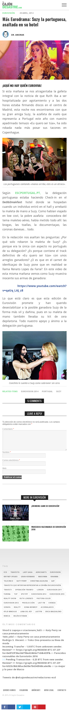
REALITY (17, 607)
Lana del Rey (26, 611)
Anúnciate (36, 690)
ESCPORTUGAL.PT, (28, 193)
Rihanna (54, 576)
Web (4, 468)
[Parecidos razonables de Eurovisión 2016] (15, 540)
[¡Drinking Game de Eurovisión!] (15, 519)
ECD (5, 572)
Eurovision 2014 (29, 391)
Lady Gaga (27, 572)
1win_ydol (8, 636)
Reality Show (10, 598)
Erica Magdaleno (53, 611)
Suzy (58, 391)
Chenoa (52, 603)
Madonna (42, 576)
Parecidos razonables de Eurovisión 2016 (48, 528)
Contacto (61, 690)
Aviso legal (49, 690)
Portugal (47, 391)
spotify (24, 594)
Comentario (8, 429)
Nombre (6, 452)
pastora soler (44, 598)
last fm (41, 603)
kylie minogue (10, 611)
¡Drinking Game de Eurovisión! (45, 506)
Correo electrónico (11, 460)
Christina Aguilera (39, 581)
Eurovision (55, 572)
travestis (14, 572)
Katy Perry (22, 581)
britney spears (10, 576)
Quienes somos (9, 690)
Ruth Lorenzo (26, 598)
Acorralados (47, 607)
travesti (8, 590)
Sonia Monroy (30, 607)
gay (53, 581)
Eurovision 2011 (54, 590)
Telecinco (8, 581)
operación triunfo (24, 590)
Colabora (23, 690)
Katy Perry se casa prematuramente (38, 636)
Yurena (7, 594)
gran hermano (28, 576)
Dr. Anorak (17, 34)
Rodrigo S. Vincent (13, 640)
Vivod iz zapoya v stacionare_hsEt (22, 630)
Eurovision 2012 (11, 603)
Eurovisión (8, 13)
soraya (7, 607)
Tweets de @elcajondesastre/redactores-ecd (29, 677)
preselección (28, 603)
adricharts (41, 572)
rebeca (7, 616)
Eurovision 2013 (57, 594)
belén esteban (20, 616)
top (15, 594)
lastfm (38, 611)
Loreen (40, 590)
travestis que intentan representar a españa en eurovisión (32, 585)
